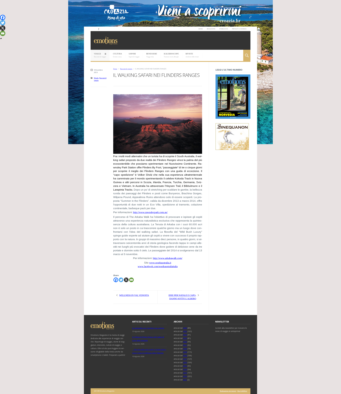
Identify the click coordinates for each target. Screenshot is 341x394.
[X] (126, 280)
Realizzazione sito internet (228, 391)
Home (200, 29)
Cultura (117, 55)
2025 (185, 331)
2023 (185, 338)
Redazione (211, 29)
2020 (185, 349)
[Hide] (1, 38)
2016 (185, 363)
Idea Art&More (242, 391)
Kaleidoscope (171, 55)
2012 (185, 376)
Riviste (192, 55)
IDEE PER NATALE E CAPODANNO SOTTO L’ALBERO (182, 297)
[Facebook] (98, 28)
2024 (185, 335)
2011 (185, 380)
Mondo (96, 78)
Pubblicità (223, 29)
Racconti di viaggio (126, 69)
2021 (185, 345)
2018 (185, 356)
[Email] (131, 280)
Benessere (151, 55)
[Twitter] (121, 280)
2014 (185, 369)
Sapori (134, 55)
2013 (185, 373)
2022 (185, 342)
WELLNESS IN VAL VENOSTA (134, 295)
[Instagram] (94, 28)
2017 (185, 359)
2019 (185, 352)
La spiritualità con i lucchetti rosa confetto (148, 328)
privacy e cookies (239, 29)
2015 (185, 366)
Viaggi (100, 55)
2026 (185, 328)
